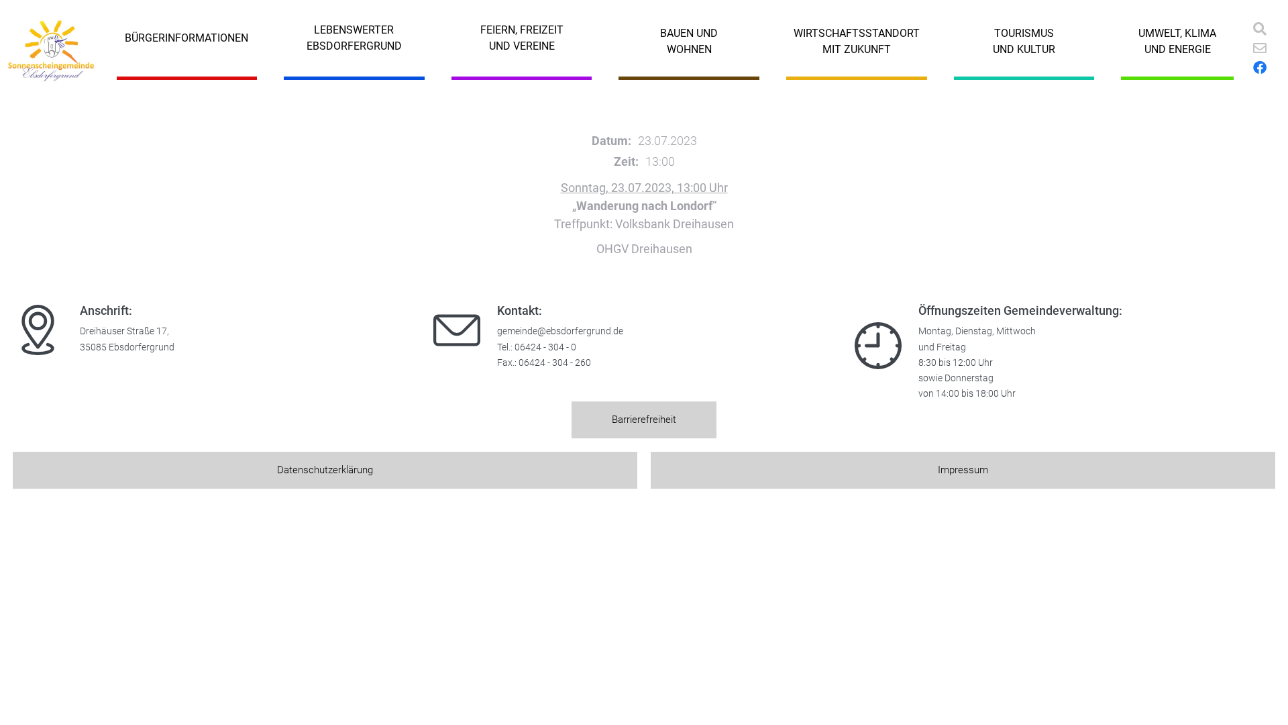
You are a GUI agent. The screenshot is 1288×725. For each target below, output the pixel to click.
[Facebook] (1260, 68)
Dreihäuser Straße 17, (124, 331)
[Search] (1260, 29)
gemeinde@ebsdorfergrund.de (560, 331)
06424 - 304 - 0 (545, 347)
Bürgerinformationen (186, 38)
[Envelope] (1260, 48)
